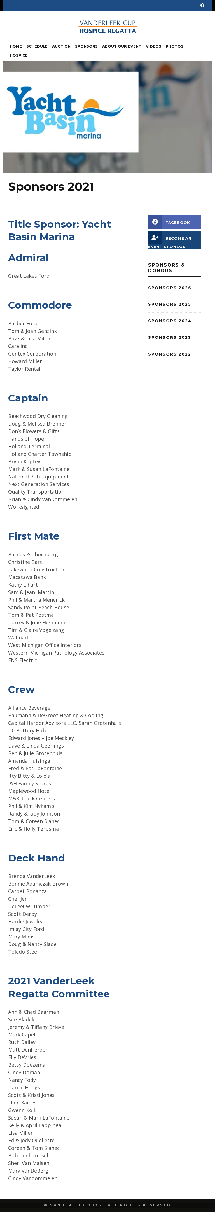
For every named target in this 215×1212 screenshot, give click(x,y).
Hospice (19, 55)
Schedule (37, 46)
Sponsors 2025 (169, 304)
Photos (174, 46)
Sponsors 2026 (169, 287)
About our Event (121, 46)
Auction (61, 46)
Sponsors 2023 (169, 337)
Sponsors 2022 (169, 354)
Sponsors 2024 (170, 320)
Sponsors (86, 46)
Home (16, 46)
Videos (153, 46)
